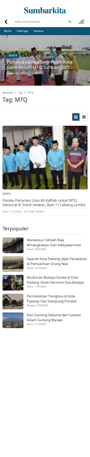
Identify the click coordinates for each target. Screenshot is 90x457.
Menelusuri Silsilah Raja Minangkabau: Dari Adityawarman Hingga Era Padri (54, 243)
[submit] (70, 21)
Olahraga (22, 31)
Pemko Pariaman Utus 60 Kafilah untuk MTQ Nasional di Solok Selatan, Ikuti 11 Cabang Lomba (44, 202)
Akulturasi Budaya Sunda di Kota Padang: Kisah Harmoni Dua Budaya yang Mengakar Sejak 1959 (55, 280)
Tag (20, 92)
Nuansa (38, 31)
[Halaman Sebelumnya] (6, 21)
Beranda (8, 92)
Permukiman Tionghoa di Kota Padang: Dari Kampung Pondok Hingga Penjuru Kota (52, 299)
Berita (7, 31)
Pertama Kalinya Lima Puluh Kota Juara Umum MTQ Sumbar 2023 (39, 64)
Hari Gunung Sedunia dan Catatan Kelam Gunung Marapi (54, 317)
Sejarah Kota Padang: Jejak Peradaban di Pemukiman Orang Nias (57, 261)
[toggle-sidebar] (81, 21)
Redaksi (40, 211)
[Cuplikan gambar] (13, 245)
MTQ (30, 92)
